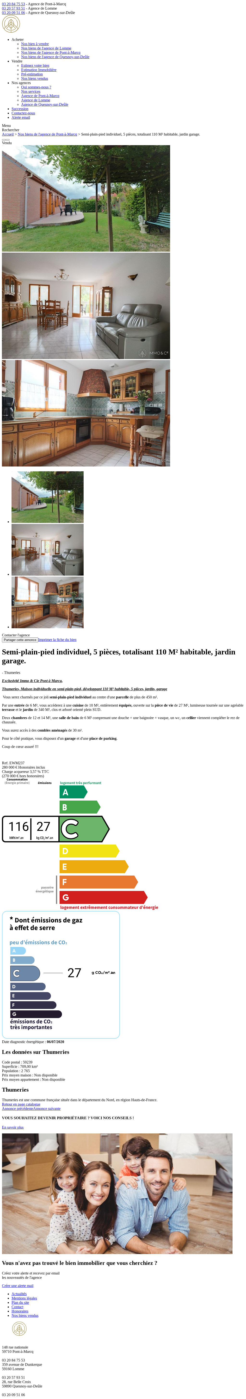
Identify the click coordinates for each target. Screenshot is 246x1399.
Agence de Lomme (35, 100)
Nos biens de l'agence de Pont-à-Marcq (50, 52)
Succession (20, 109)
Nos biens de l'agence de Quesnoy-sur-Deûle (55, 57)
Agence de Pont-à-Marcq (40, 96)
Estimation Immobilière (38, 70)
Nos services (30, 91)
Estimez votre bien (35, 65)
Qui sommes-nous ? (36, 87)
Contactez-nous (23, 113)
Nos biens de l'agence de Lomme (46, 48)
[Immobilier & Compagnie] (32, 31)
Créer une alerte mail (17, 1286)
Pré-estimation (32, 74)
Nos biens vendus (34, 78)
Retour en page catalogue (21, 1104)
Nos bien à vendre (35, 44)
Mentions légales (24, 1298)
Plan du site (20, 1302)
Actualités (19, 1294)
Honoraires (20, 1311)
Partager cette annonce (20, 640)
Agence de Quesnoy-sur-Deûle (44, 104)
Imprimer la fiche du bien (57, 640)
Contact (17, 1307)
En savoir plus (13, 1127)
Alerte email (21, 117)
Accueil (8, 134)
